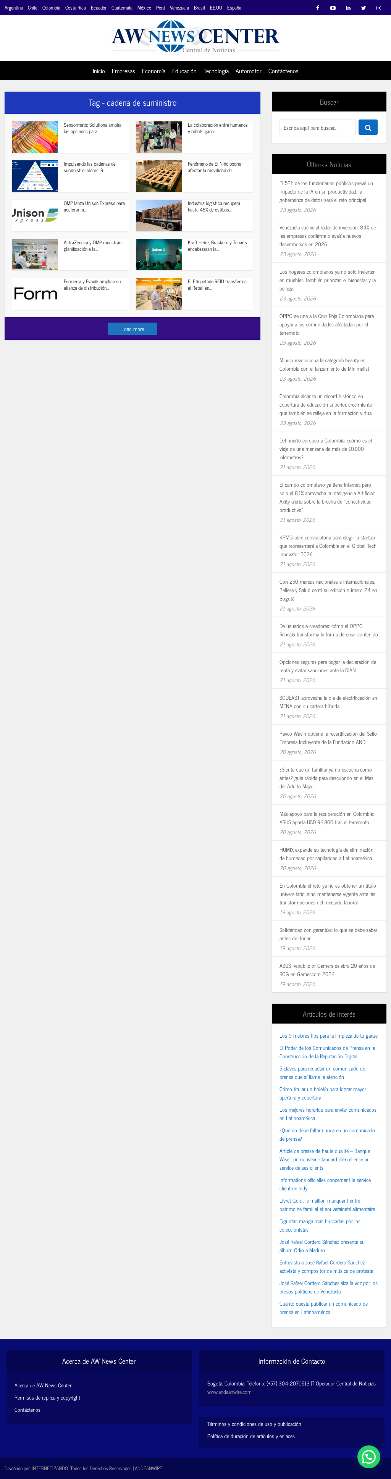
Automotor (249, 71)
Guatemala (121, 7)
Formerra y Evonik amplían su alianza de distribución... (92, 284)
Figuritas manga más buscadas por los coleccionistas (320, 1225)
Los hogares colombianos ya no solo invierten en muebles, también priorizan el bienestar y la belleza (328, 279)
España (234, 7)
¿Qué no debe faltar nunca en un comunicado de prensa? (327, 1134)
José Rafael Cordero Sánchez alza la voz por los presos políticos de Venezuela (329, 1286)
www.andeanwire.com (229, 1391)
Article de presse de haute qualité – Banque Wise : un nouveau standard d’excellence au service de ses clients (325, 1159)
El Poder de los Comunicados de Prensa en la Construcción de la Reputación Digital (327, 1051)
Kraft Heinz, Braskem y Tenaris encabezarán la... (217, 245)
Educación (184, 71)
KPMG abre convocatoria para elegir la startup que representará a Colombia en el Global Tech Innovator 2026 (328, 545)
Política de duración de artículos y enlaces (251, 1435)
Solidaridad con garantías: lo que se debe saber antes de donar (328, 933)
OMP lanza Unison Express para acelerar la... (94, 206)
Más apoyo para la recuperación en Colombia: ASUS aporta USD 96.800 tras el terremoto (327, 817)
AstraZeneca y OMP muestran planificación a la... (92, 245)
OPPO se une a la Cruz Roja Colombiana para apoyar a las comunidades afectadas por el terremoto (327, 324)
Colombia (51, 7)
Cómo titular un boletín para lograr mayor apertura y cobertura (323, 1092)
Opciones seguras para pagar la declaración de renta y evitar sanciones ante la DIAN (328, 665)
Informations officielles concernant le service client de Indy (325, 1183)
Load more (132, 328)
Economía (153, 71)
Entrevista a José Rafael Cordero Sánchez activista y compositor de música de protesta (326, 1266)
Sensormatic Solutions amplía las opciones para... (92, 128)
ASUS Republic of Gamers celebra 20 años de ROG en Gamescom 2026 (327, 969)
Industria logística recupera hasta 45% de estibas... (214, 206)
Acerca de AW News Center (43, 1385)
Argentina (14, 7)
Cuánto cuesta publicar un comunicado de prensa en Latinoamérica (324, 1307)
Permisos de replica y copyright (47, 1397)
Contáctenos (283, 71)
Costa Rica (75, 7)
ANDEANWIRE (148, 1468)
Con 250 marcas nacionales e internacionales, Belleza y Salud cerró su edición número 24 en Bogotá (328, 589)
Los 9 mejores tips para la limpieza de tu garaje (329, 1035)
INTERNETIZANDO (50, 1468)
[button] (368, 1456)
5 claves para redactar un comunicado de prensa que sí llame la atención (322, 1072)
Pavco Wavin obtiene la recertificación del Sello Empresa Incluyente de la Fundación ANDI (328, 737)
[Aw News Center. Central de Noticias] (195, 33)
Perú (160, 7)
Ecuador (99, 7)
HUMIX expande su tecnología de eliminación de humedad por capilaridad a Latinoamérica (326, 853)
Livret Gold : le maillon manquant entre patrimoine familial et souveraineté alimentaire (327, 1204)
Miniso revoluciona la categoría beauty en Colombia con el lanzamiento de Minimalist (324, 364)
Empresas (123, 71)
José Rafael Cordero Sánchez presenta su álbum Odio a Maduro (322, 1245)
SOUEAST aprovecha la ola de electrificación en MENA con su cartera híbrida (328, 701)
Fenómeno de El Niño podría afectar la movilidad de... (214, 167)
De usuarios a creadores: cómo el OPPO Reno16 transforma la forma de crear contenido (329, 629)
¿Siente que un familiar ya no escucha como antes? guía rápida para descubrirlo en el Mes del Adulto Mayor (326, 777)
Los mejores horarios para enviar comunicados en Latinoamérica (328, 1113)
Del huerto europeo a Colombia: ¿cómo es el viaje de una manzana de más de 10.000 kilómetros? (326, 448)
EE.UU (216, 7)
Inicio (99, 71)
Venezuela (179, 7)
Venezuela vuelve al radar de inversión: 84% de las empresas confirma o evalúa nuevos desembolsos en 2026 (328, 235)
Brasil (199, 7)
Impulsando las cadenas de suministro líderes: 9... (90, 167)
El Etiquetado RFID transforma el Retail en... (217, 284)
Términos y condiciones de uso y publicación (254, 1423)
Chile (32, 7)
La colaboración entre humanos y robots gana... (218, 128)
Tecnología (216, 71)
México (144, 7)
